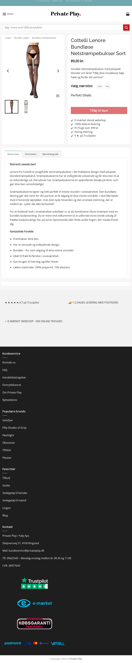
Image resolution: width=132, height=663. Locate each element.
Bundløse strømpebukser (44, 37)
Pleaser (6, 457)
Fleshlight (8, 435)
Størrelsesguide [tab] (50, 154)
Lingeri (8, 37)
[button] (8, 14)
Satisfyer (7, 420)
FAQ (4, 370)
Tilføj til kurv (99, 110)
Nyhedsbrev (9, 400)
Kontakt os (8, 362)
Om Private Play (12, 392)
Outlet (6, 485)
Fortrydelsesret (11, 385)
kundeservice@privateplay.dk (26, 550)
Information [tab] (31, 154)
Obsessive (8, 442)
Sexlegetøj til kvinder (14, 493)
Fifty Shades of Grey (14, 427)
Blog (5, 515)
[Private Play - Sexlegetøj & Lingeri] (66, 14)
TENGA (6, 450)
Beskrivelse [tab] (13, 154)
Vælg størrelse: (82, 86)
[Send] (126, 27)
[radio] (99, 86)
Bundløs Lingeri (21, 37)
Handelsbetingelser (14, 377)
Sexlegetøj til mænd (14, 500)
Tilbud (6, 478)
